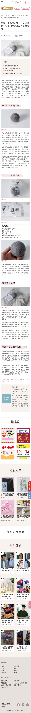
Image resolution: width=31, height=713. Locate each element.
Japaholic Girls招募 (20, 683)
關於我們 (4, 681)
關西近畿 (26, 8)
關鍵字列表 (17, 685)
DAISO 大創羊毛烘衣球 (12, 68)
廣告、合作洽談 (6, 685)
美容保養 (17, 666)
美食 (2, 670)
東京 (17, 8)
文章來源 (15, 387)
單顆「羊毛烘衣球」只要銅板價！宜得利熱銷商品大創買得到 (14, 16)
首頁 (2, 15)
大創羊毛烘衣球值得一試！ (13, 73)
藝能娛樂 (4, 672)
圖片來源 (4, 129)
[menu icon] (1, 2)
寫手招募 (4, 683)
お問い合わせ (5, 687)
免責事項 (17, 681)
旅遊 (15, 668)
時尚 (15, 670)
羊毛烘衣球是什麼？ (11, 66)
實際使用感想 (9, 71)
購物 (7, 15)
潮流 (2, 668)
